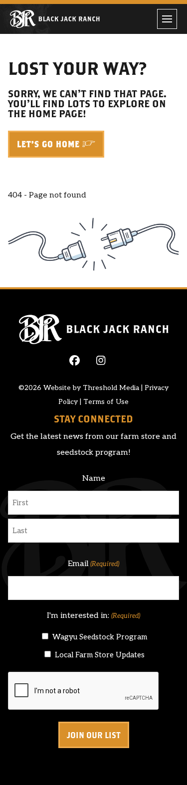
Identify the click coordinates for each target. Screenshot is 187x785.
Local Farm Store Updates (100, 654)
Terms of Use (106, 401)
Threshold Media (111, 388)
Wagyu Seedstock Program (99, 636)
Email (93, 564)
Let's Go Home (48, 144)
